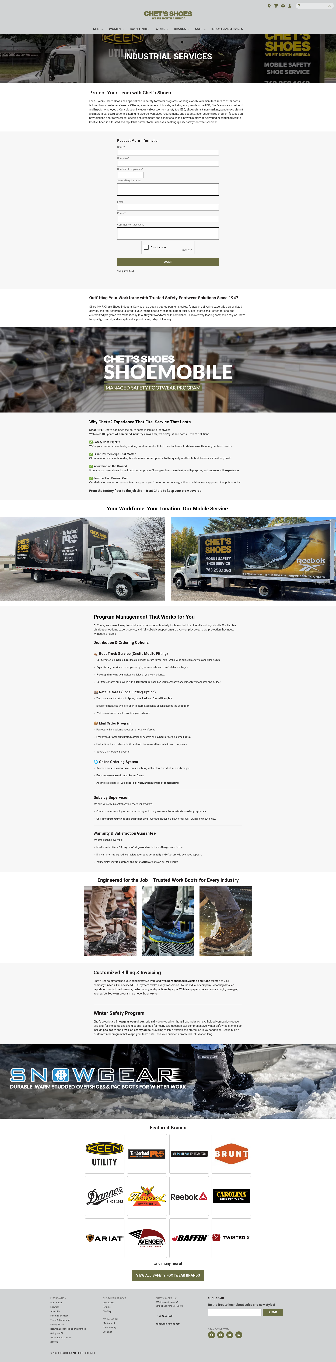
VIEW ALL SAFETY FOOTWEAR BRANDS (168, 1275)
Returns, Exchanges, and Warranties (68, 1329)
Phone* (121, 213)
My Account (109, 1323)
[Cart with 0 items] (276, 6)
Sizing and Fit (57, 1333)
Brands (180, 28)
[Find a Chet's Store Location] (269, 6)
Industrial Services (227, 28)
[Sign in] (289, 6)
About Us (55, 1311)
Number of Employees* (130, 169)
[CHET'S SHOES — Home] (168, 17)
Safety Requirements (129, 180)
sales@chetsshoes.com (168, 1323)
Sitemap (54, 1342)
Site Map (107, 1311)
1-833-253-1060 (164, 1316)
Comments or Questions (130, 224)
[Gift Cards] (282, 6)
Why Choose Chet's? (60, 1337)
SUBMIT (168, 261)
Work (160, 28)
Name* (121, 147)
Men (96, 28)
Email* (121, 201)
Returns (107, 1307)
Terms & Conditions (60, 1320)
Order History (109, 1327)
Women (115, 28)
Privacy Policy (57, 1324)
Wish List (107, 1331)
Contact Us (108, 1302)
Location (54, 1307)
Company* (123, 158)
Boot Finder (139, 28)
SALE (198, 28)
